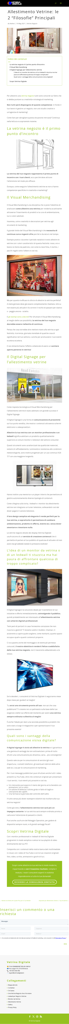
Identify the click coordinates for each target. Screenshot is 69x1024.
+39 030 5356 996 (14, 971)
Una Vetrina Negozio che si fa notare (19, 993)
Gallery (10, 1004)
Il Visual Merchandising (18, 67)
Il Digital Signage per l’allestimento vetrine (26, 70)
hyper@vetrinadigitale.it (16, 973)
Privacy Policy (12, 1007)
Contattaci (11, 988)
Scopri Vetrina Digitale (18, 81)
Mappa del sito (12, 985)
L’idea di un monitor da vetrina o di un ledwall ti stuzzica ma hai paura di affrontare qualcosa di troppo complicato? (35, 73)
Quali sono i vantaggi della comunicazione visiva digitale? (33, 77)
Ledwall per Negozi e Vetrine (17, 996)
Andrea (12, 24)
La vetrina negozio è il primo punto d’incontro (27, 64)
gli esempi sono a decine (18, 317)
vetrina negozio (27, 96)
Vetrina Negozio (32, 24)
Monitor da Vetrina (14, 999)
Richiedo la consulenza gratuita (34, 882)
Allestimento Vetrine (14, 1002)
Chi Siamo (11, 991)
